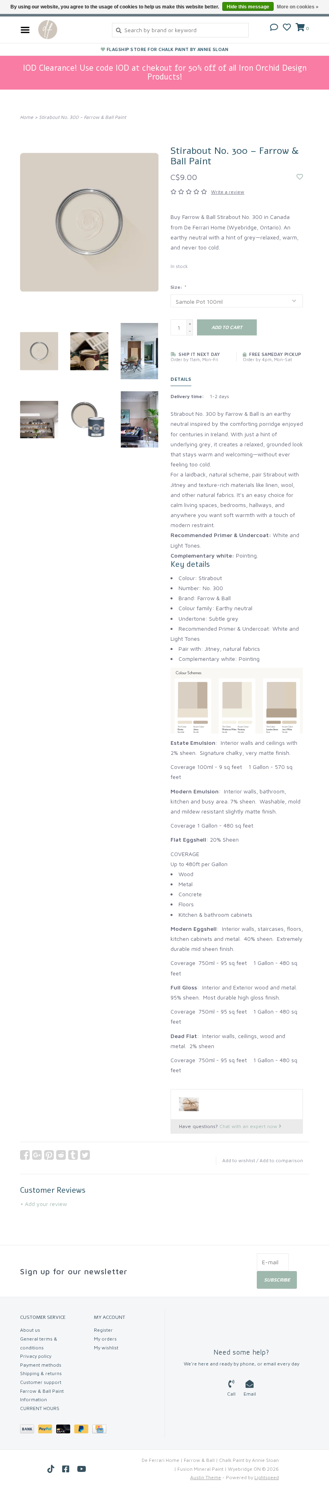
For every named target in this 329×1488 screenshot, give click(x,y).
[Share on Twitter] (85, 1155)
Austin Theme (205, 1477)
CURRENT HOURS (39, 1408)
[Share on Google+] (37, 1155)
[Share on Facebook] (25, 1155)
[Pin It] (49, 1155)
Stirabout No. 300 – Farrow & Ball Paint (82, 117)
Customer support (40, 1382)
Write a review (227, 192)
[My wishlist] (287, 28)
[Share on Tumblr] (73, 1155)
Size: (178, 287)
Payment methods (40, 1365)
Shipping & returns (41, 1373)
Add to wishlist (238, 1160)
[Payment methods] (29, 1430)
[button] (274, 28)
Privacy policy (35, 1356)
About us (30, 1330)
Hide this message (248, 7)
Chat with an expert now (249, 1126)
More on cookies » (298, 7)
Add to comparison (281, 1160)
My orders (105, 1339)
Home (26, 117)
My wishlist (106, 1348)
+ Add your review (43, 1203)
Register (103, 1330)
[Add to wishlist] (300, 177)
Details (181, 379)
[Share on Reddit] (61, 1155)
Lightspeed (266, 1477)
